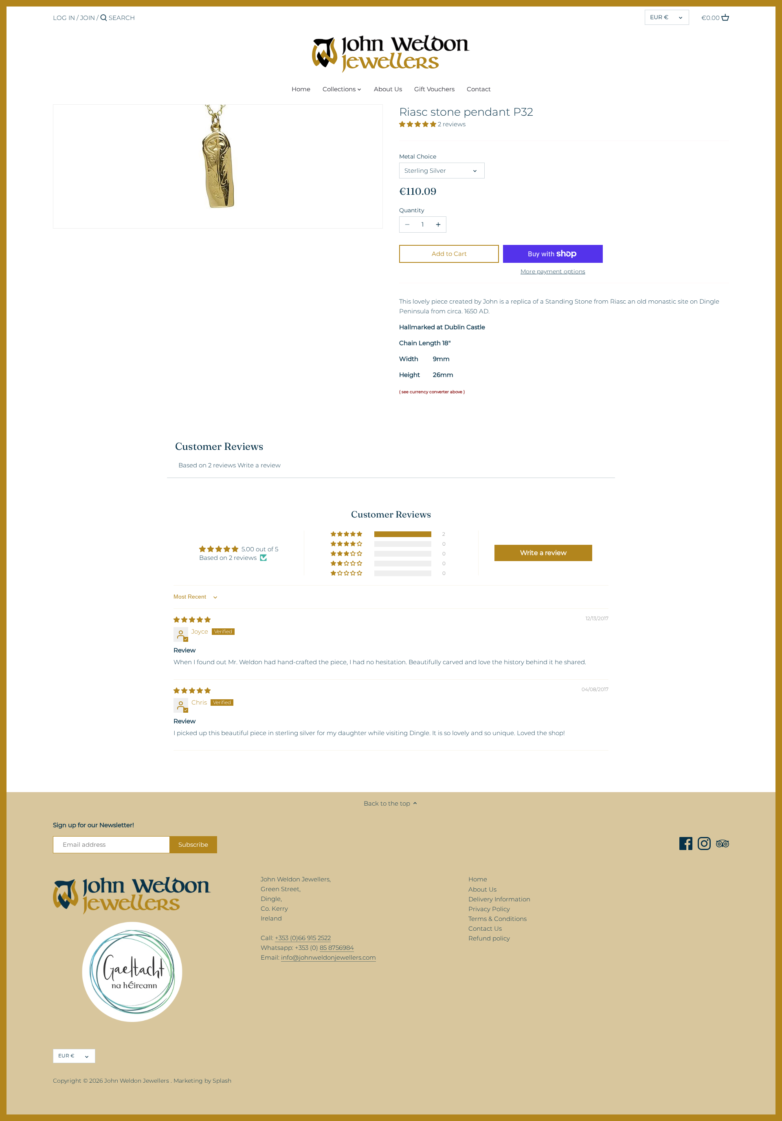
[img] (192, 619)
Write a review (259, 465)
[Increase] (438, 224)
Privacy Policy (489, 909)
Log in (64, 18)
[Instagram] (704, 843)
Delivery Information (499, 899)
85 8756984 (337, 947)
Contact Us (485, 928)
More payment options (553, 272)
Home (477, 879)
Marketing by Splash (202, 1080)
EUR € (659, 17)
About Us (482, 889)
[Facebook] (685, 843)
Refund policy (489, 938)
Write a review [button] (543, 553)
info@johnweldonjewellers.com (328, 957)
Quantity (411, 210)
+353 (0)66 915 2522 (303, 938)
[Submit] (103, 18)
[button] (418, 124)
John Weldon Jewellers (136, 1080)
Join (87, 18)
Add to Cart (449, 254)
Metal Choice (417, 156)
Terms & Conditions (497, 919)
